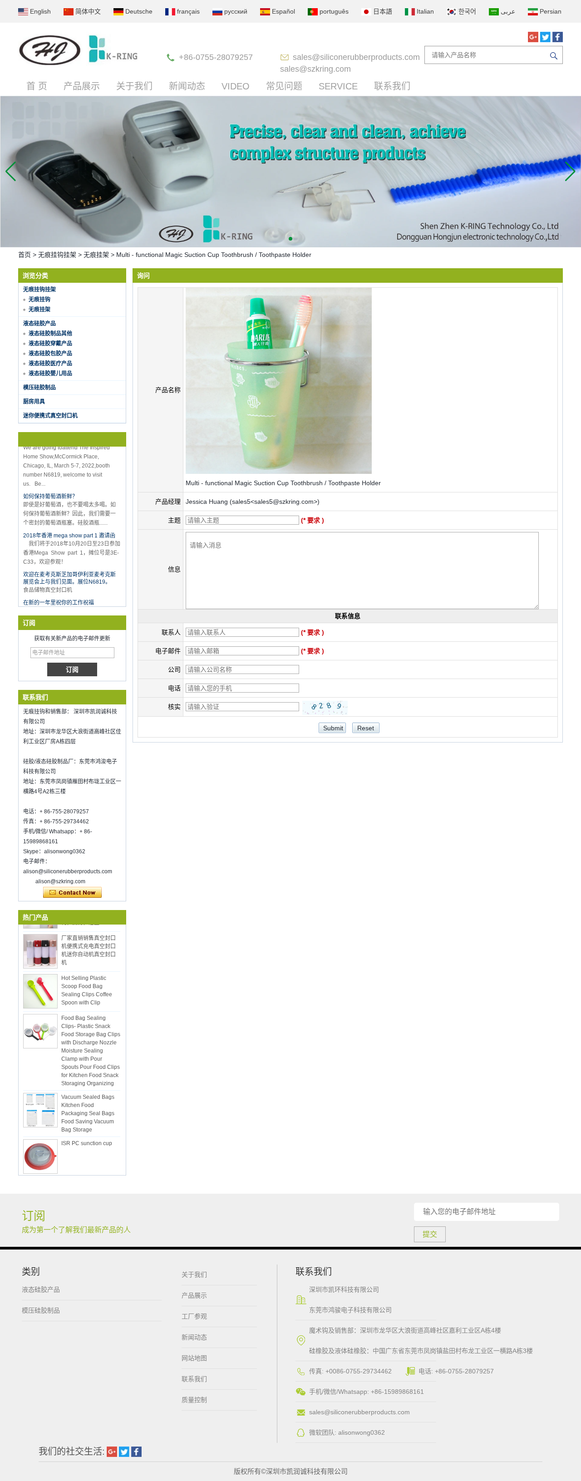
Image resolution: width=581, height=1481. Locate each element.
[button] (290, 239)
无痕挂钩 (39, 299)
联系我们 (392, 86)
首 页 (36, 86)
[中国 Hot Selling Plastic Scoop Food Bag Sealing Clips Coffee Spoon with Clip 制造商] (40, 980)
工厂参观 (194, 1316)
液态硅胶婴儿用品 (50, 373)
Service (338, 86)
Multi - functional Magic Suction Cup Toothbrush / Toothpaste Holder (283, 483)
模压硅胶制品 (39, 387)
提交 (430, 1234)
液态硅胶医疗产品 (50, 363)
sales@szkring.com (315, 69)
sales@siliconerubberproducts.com (356, 57)
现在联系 (72, 893)
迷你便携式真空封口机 (50, 416)
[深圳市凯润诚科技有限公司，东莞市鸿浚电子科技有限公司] (78, 50)
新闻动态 (187, 86)
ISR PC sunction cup (86, 1132)
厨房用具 (34, 402)
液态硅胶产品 (39, 323)
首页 (24, 254)
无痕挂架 (96, 254)
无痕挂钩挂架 (57, 254)
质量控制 (194, 1399)
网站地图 (194, 1358)
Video (236, 86)
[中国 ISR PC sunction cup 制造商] (40, 1145)
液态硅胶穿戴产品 (50, 343)
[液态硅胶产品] (290, 171)
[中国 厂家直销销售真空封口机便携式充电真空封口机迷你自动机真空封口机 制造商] (40, 940)
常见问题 (284, 86)
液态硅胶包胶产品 (50, 353)
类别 (31, 1272)
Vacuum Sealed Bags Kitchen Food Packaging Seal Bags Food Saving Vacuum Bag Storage (87, 1102)
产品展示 (82, 86)
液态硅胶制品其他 (50, 333)
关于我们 (134, 86)
